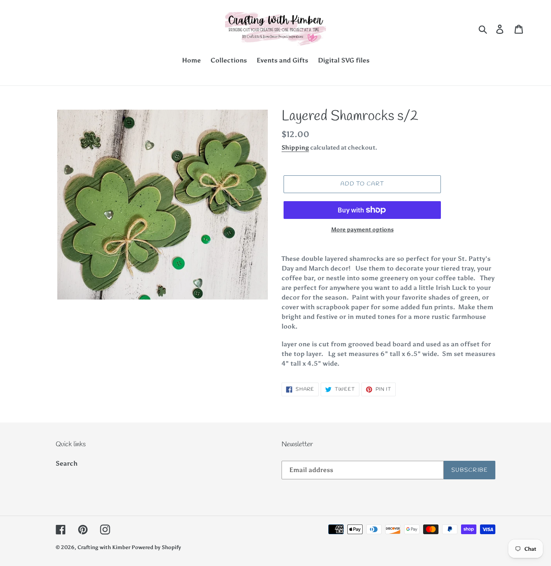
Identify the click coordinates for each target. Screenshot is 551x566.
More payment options (362, 229)
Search (66, 463)
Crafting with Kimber (104, 547)
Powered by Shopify (156, 547)
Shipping (295, 147)
